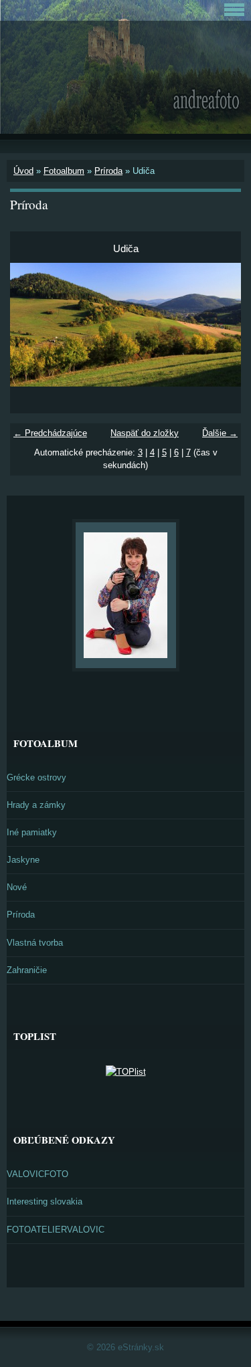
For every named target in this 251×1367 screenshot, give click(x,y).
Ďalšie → (220, 433)
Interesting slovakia (44, 1201)
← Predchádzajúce (50, 433)
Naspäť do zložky (144, 433)
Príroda (108, 171)
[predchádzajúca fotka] (32, 325)
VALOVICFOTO (37, 1174)
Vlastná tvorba (35, 943)
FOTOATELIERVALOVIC (55, 1230)
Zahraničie (27, 970)
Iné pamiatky (32, 832)
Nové (17, 887)
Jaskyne (23, 860)
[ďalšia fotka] (219, 325)
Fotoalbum (64, 171)
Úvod (23, 171)
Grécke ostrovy (36, 777)
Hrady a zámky (36, 805)
